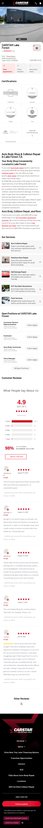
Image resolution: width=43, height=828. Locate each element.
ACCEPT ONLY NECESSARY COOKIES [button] (16, 818)
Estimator (8, 336)
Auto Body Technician (12, 347)
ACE (21, 769)
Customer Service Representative (11, 323)
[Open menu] (3, 3)
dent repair (12, 176)
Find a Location (21, 804)
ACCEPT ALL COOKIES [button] (11, 822)
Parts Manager (9, 358)
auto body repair (17, 168)
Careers (21, 764)
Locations (21, 781)
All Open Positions (21, 368)
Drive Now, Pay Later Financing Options (21, 752)
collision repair (7, 173)
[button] (23, 822)
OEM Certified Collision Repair (21, 787)
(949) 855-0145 (35, 60)
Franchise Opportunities (21, 758)
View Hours (11, 56)
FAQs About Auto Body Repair (21, 775)
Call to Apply (32, 325)
